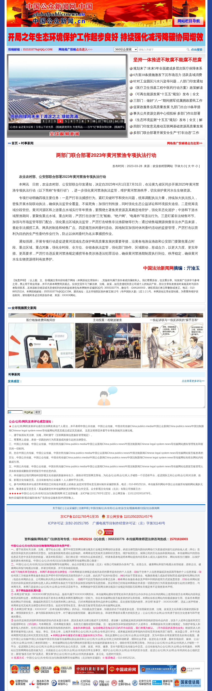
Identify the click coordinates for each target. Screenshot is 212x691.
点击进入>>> (84, 49)
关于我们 (58, 508)
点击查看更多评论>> (193, 381)
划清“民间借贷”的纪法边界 (174, 338)
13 (110, 121)
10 (93, 121)
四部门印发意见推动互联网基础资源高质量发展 (168, 126)
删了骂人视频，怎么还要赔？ (41, 338)
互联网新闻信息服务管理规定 (72, 435)
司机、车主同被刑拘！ (107, 338)
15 (121, 121)
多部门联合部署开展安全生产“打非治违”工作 (166, 132)
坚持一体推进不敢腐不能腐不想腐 (167, 59)
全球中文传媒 (41, 12)
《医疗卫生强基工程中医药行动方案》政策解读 (168, 87)
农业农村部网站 (163, 166)
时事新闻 (27, 143)
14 (116, 121)
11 (99, 121)
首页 (15, 143)
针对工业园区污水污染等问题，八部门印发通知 (168, 81)
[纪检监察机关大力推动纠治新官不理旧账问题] (106, 41)
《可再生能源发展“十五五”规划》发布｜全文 (166, 94)
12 (105, 121)
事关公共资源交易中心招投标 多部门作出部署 (166, 113)
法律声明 (84, 508)
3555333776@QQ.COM (37, 49)
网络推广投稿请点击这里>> (184, 143)
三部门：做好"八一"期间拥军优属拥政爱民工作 (167, 100)
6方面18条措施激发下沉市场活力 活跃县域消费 (167, 75)
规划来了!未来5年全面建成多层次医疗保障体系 (167, 68)
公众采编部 (70, 508)
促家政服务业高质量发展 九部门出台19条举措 (166, 107)
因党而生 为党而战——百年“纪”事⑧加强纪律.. (67, 127)
